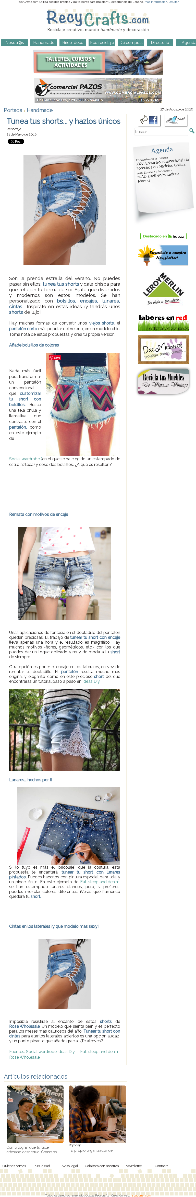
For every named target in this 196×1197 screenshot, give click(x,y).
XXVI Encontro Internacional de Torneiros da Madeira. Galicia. (162, 163)
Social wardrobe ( (25, 458)
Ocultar (174, 2)
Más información (155, 2)
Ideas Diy (66, 1051)
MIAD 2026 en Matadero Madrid (158, 176)
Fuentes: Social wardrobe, (33, 1051)
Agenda (162, 149)
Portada (13, 110)
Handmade (40, 110)
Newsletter (134, 1166)
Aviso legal (70, 1166)
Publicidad (42, 1166)
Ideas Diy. (91, 681)
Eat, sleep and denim (99, 881)
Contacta (161, 1166)
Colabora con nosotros (102, 1166)
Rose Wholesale (24, 1057)
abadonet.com (141, 1195)
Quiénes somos (14, 1166)
